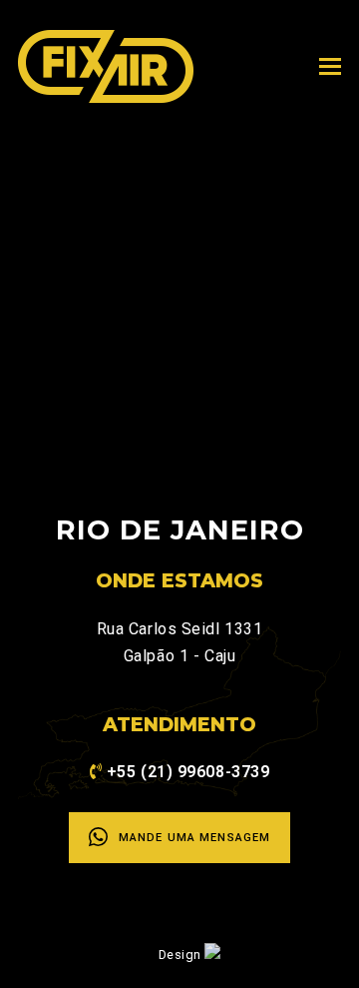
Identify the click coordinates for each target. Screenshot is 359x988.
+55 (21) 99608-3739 (188, 771)
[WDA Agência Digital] (212, 953)
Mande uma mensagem (194, 837)
